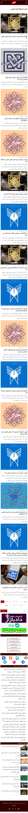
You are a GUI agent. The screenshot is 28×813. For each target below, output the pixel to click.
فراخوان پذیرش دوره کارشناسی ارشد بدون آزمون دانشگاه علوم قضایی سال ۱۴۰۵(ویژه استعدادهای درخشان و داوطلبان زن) (10, 769)
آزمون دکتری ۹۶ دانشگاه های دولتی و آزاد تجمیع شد (14, 269)
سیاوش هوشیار (18, 803)
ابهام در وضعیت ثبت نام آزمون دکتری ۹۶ (16, 473)
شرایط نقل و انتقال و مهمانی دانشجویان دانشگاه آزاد (14, 392)
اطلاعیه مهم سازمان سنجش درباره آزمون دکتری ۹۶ (14, 37)
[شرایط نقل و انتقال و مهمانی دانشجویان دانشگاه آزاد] (14, 374)
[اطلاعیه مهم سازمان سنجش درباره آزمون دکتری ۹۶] (14, 23)
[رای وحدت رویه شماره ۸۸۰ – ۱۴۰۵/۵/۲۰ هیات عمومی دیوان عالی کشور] (24, 778)
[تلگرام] (9, 808)
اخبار (24, 6)
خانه (26, 6)
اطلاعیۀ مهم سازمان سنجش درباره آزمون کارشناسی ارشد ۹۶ (16, 78)
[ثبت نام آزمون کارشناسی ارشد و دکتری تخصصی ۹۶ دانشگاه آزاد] (14, 496)
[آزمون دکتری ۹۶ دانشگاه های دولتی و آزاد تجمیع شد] (14, 255)
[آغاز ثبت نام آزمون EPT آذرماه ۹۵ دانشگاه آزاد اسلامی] (14, 574)
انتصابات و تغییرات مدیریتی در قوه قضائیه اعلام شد (10, 791)
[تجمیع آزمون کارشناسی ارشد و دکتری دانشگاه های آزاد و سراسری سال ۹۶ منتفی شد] (14, 537)
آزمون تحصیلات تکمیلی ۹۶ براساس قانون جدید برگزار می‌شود (14, 433)
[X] (15, 808)
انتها (7, 605)
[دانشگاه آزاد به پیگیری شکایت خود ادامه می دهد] (14, 217)
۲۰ (13, 602)
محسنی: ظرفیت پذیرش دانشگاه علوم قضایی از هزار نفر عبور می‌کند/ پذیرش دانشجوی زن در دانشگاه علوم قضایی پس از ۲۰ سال (13, 688)
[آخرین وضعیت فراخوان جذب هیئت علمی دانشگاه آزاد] (14, 102)
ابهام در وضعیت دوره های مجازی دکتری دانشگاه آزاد (14, 161)
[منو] (1, 3)
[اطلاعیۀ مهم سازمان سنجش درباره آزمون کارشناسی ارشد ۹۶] (14, 61)
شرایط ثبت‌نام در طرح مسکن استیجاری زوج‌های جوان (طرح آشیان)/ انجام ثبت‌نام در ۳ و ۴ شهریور (14, 696)
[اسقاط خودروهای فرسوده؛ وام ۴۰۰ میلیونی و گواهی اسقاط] (24, 754)
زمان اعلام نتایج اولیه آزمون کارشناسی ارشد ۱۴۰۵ (10, 746)
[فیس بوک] (18, 808)
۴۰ (14, 605)
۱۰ (17, 602)
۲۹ (6, 602)
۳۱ (21, 605)
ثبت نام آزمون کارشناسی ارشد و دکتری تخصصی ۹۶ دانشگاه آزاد (14, 513)
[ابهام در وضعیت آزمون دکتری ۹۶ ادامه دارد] (14, 181)
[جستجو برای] (26, 3)
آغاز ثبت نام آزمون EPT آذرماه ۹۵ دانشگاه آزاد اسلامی (14, 589)
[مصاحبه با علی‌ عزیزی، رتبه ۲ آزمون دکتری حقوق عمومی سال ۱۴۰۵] (24, 785)
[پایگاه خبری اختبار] (14, 2)
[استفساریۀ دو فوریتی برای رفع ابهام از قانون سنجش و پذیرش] (14, 333)
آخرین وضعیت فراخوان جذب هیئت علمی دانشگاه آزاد (16, 119)
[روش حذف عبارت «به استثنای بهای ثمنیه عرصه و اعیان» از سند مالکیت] (24, 761)
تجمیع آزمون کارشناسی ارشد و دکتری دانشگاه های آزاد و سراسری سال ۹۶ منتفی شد (14, 554)
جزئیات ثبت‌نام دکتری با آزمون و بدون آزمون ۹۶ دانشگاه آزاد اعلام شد (14, 310)
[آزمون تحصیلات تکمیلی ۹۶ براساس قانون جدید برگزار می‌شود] (14, 415)
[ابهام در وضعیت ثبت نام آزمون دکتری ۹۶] (14, 457)
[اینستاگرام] (12, 808)
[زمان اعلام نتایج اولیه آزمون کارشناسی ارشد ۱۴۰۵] (24, 748)
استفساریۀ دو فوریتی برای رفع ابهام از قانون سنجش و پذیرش (15, 351)
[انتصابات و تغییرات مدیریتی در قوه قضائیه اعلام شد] (24, 792)
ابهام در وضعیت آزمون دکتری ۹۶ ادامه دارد (15, 194)
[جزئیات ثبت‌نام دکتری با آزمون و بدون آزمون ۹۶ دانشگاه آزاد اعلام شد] (14, 292)
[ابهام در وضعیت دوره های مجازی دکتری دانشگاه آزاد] (14, 143)
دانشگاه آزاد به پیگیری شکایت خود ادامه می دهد (15, 234)
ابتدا (25, 602)
